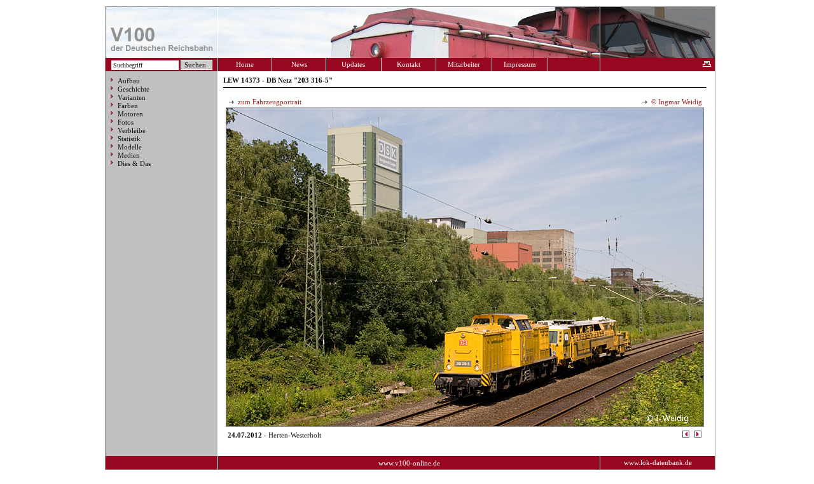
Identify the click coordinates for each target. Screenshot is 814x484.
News (299, 64)
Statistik (129, 138)
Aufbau (129, 81)
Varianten (132, 97)
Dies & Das (134, 163)
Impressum (520, 64)
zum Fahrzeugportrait (268, 102)
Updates (353, 64)
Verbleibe (132, 130)
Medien (129, 155)
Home (245, 64)
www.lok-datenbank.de (658, 462)
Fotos (126, 122)
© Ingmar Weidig (675, 102)
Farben (128, 105)
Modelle (130, 147)
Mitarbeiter (464, 64)
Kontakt (408, 64)
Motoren (130, 114)
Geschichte (133, 89)
